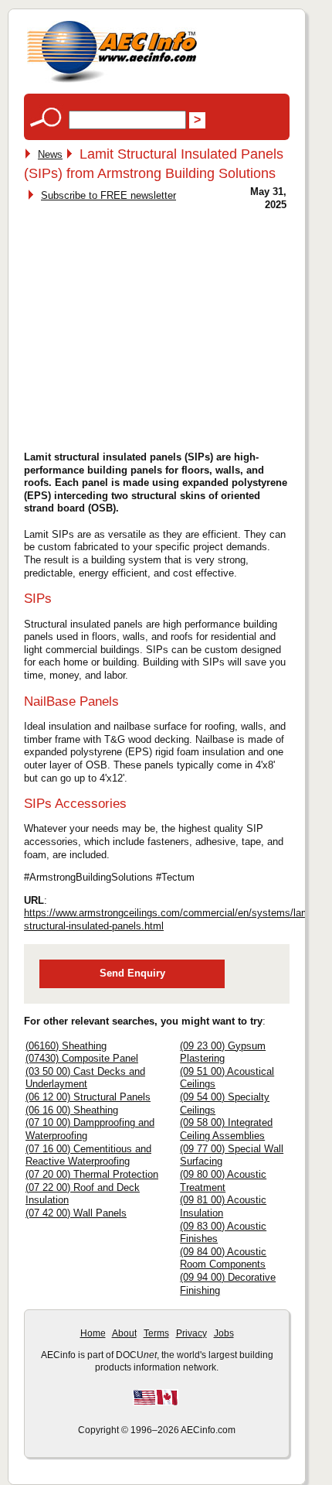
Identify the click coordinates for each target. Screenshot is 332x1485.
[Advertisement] (156, 325)
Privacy (191, 1333)
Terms (156, 1333)
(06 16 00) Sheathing (71, 1110)
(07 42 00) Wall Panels (76, 1213)
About (124, 1333)
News (50, 154)
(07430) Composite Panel (81, 1058)
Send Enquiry (132, 973)
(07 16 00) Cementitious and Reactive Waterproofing (88, 1155)
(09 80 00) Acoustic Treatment (223, 1180)
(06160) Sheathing (66, 1046)
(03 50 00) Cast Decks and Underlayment (85, 1078)
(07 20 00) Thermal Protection (91, 1174)
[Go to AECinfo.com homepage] (111, 81)
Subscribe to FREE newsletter (108, 195)
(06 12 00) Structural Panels (88, 1097)
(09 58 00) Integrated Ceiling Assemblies (226, 1129)
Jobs (224, 1333)
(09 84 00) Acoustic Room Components (223, 1258)
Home (93, 1333)
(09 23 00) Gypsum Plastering (223, 1052)
